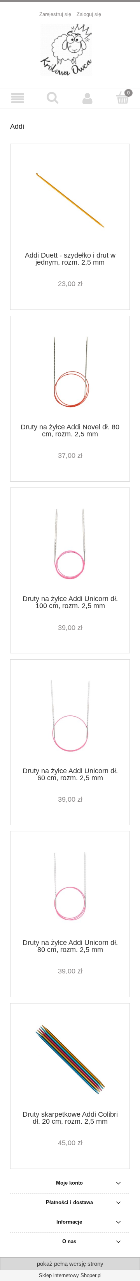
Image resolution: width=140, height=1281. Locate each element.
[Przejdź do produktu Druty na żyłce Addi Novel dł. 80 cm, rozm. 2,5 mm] (70, 372)
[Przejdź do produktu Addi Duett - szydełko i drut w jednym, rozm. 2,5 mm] (70, 200)
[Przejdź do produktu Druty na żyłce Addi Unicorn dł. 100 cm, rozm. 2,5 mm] (70, 544)
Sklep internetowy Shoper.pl (70, 1275)
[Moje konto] (87, 98)
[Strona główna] (70, 49)
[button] (17, 98)
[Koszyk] (122, 97)
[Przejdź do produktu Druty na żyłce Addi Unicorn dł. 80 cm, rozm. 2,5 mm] (70, 888)
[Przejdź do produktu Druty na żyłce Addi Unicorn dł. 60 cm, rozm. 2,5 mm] (70, 716)
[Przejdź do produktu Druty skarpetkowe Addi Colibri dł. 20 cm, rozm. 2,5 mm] (70, 1059)
